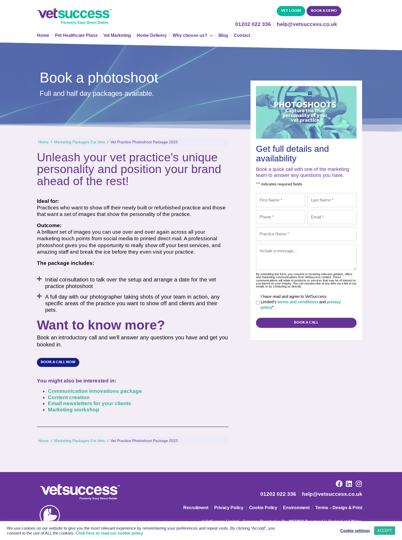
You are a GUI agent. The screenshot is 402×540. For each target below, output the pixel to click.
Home (43, 35)
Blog (223, 35)
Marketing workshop (73, 410)
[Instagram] (359, 483)
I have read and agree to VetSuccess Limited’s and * (301, 302)
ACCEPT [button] (384, 531)
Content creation (69, 397)
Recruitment (195, 507)
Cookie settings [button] (355, 531)
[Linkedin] (349, 483)
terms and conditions (298, 301)
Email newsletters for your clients (89, 403)
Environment (296, 507)
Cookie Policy (263, 507)
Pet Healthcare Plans (76, 35)
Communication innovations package (95, 391)
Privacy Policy (228, 507)
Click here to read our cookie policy (109, 533)
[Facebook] (339, 483)
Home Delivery (152, 35)
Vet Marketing (117, 35)
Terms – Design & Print (338, 507)
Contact (242, 35)
